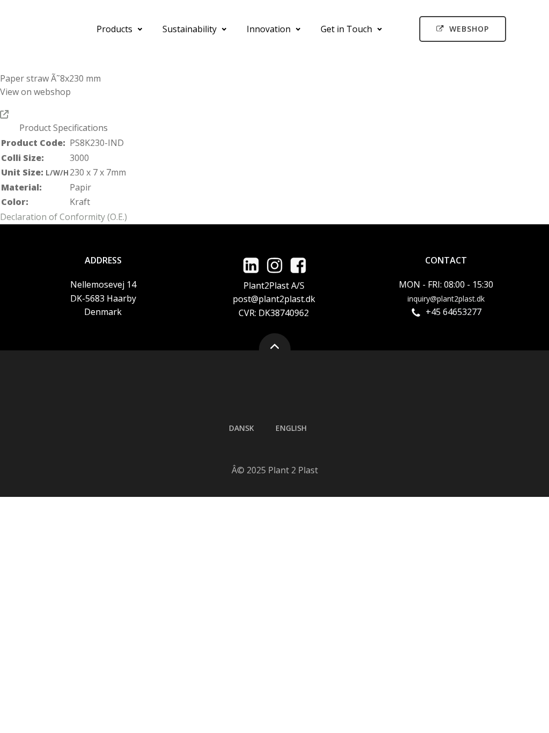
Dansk (241, 428)
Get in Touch (346, 29)
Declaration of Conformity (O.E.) (63, 217)
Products (114, 29)
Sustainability (189, 29)
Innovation (269, 29)
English (291, 428)
